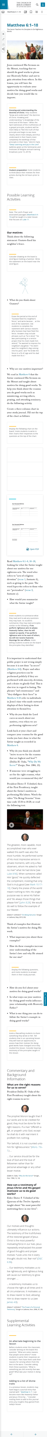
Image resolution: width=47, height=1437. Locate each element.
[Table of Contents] (3, 12)
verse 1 (21, 579)
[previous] (12, 1434)
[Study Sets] (25, 12)
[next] (35, 1434)
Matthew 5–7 (26, 1392)
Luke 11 (26, 219)
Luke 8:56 (12, 873)
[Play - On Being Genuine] (11, 825)
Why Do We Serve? (26, 1176)
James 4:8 (12, 1302)
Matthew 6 (24, 374)
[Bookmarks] (30, 12)
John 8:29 (25, 902)
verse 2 (29, 590)
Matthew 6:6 (14, 669)
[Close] (3, 34)
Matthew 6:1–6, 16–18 (24, 561)
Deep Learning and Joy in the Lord (24, 144)
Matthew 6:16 (14, 698)
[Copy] (3, 44)
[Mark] (3, 39)
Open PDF (34, 549)
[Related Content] (36, 12)
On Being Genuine (28, 915)
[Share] (3, 49)
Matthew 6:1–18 (22, 25)
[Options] (41, 12)
